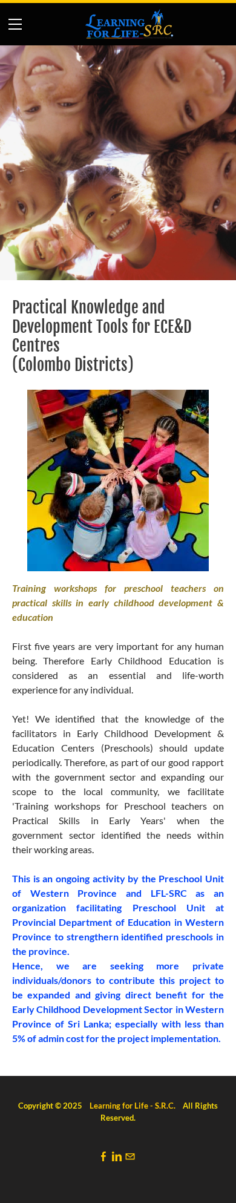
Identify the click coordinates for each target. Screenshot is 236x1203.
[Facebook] (103, 1156)
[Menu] (15, 24)
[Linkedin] (117, 1156)
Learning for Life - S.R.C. (132, 1105)
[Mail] (130, 1156)
